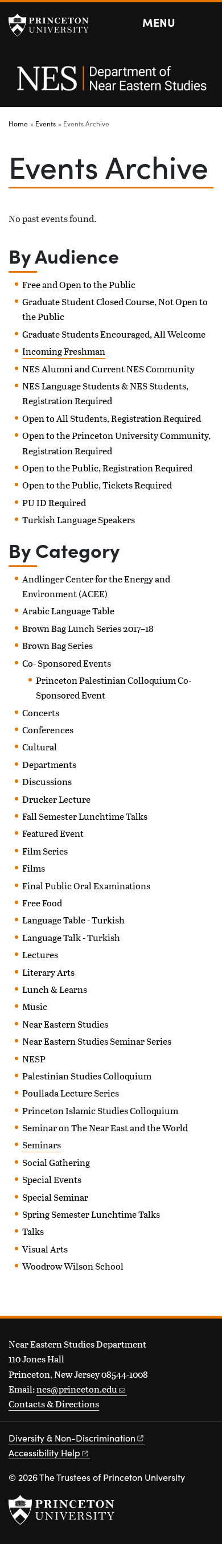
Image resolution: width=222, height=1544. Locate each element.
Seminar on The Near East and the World (105, 1127)
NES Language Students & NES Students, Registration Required (105, 393)
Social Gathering (56, 1162)
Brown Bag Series (57, 645)
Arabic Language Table (68, 610)
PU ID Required (54, 502)
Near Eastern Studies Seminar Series (96, 1041)
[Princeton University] (54, 25)
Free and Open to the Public (78, 284)
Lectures (40, 954)
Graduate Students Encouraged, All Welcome (113, 333)
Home (18, 123)
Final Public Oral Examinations (86, 885)
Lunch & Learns (54, 989)
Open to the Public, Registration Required (107, 467)
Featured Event (53, 833)
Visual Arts (45, 1248)
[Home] (111, 84)
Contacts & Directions (54, 1403)
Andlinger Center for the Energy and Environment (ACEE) (96, 586)
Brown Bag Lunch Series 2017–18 (88, 628)
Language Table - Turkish (73, 919)
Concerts (40, 712)
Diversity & (72, 1438)
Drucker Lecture (56, 799)
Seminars (41, 1144)
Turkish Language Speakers (78, 519)
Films (33, 867)
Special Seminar (55, 1197)
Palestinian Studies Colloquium (86, 1075)
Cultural (39, 746)
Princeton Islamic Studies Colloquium (100, 1110)
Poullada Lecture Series (70, 1092)
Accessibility (44, 1453)
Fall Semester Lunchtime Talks (84, 816)
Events (45, 123)
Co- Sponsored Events (66, 663)
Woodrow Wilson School (73, 1265)
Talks (33, 1231)
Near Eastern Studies (65, 1023)
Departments (49, 764)
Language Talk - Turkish (71, 937)
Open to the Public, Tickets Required (97, 484)
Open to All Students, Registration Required (111, 418)
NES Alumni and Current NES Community (108, 368)
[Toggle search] (206, 23)
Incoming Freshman (63, 351)
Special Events (51, 1179)
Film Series (45, 850)
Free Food (42, 902)
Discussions (47, 781)
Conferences (47, 729)
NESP (34, 1058)
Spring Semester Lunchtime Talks (91, 1214)
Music (34, 1006)
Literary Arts (48, 972)
